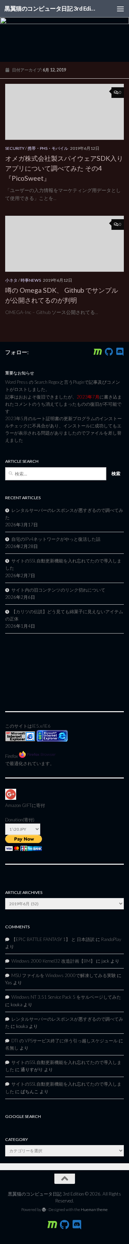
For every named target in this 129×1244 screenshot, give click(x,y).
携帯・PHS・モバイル (48, 148)
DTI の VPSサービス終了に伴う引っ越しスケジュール (64, 1040)
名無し (12, 1048)
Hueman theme (94, 1209)
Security (14, 148)
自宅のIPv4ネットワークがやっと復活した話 (55, 539)
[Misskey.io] (98, 352)
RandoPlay (111, 939)
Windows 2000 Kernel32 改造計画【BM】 (53, 961)
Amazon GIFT (18, 805)
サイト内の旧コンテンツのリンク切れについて (58, 590)
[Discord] (120, 352)
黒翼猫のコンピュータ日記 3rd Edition (50, 8)
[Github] (109, 352)
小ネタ (11, 280)
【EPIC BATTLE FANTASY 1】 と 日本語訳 (53, 939)
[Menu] (120, 8)
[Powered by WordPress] (44, 1210)
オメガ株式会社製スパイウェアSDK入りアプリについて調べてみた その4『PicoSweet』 (64, 168)
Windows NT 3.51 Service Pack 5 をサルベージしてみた (66, 997)
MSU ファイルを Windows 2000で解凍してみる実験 (63, 975)
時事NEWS (31, 280)
